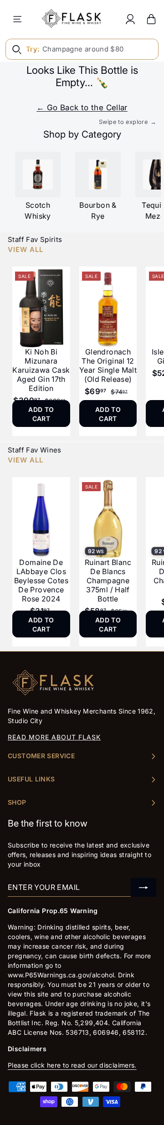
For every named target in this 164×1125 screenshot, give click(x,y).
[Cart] (151, 19)
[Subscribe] (143, 887)
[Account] (130, 19)
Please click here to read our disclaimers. (72, 1065)
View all (25, 249)
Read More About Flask (54, 737)
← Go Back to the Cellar (82, 107)
